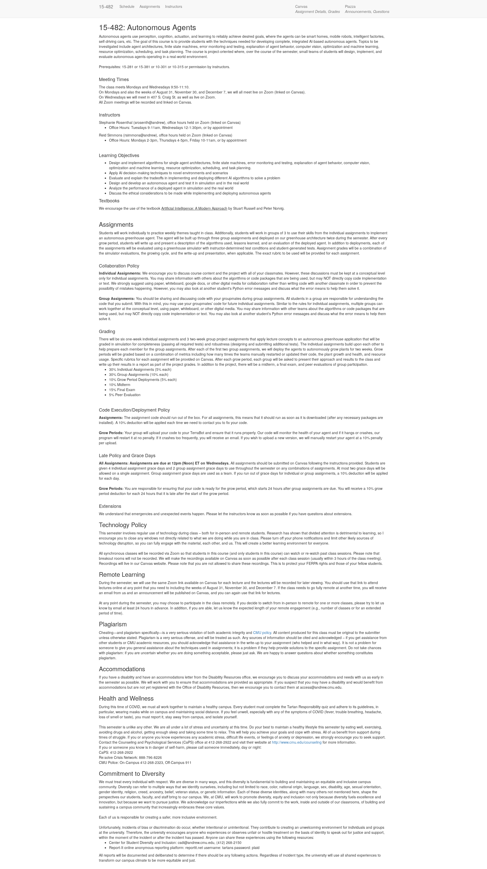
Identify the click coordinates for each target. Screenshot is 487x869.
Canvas (317, 9)
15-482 (106, 6)
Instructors (173, 6)
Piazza (367, 9)
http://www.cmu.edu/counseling (297, 742)
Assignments (150, 6)
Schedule (126, 6)
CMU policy (262, 632)
